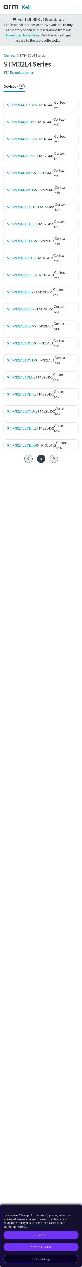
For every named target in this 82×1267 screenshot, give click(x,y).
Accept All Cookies (40, 1246)
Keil (26, 7)
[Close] (76, 1209)
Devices (9, 55)
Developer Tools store (22, 35)
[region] (41, 1235)
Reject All (41, 1234)
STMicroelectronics (18, 72)
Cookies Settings (41, 1259)
